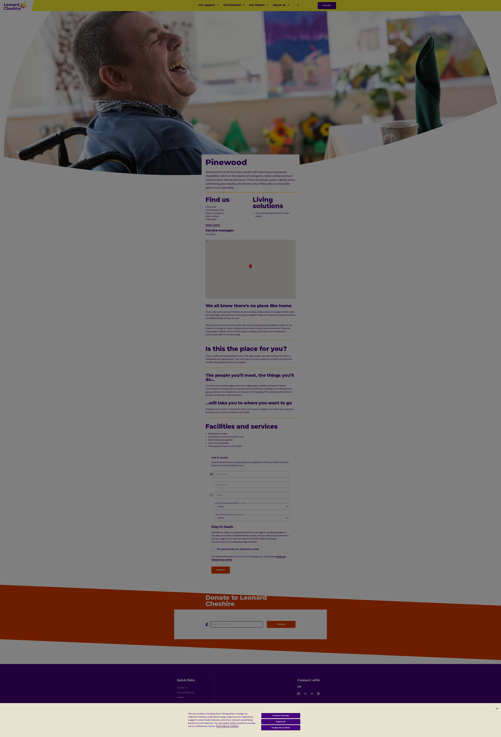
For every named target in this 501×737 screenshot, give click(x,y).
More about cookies (227, 726)
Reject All (280, 722)
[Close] (497, 708)
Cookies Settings (280, 715)
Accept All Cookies (281, 728)
